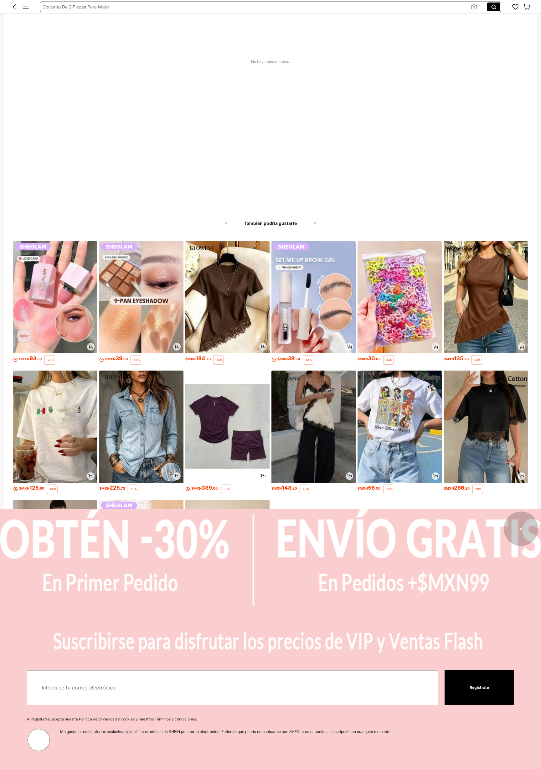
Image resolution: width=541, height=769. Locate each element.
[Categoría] (25, 7)
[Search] (493, 7)
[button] (14, 7)
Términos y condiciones (175, 719)
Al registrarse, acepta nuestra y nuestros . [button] (112, 719)
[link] (515, 7)
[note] (49, 360)
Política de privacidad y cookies (107, 719)
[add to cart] (91, 347)
